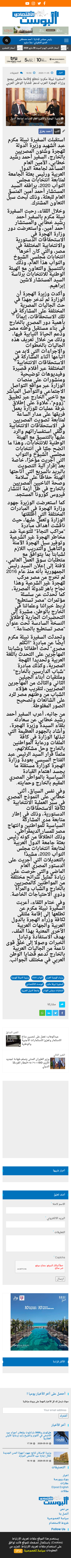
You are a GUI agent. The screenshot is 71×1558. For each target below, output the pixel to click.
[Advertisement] (35, 1119)
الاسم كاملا (58, 1204)
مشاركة (51, 1004)
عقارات (64, 1483)
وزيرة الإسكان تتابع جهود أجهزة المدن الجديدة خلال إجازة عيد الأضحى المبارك (27, 1455)
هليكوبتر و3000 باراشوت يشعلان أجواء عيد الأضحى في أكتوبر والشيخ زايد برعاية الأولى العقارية (28, 1435)
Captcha (59, 1257)
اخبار (61, 73)
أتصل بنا (64, 1514)
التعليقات (14, 73)
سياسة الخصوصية (58, 1518)
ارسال (60, 1279)
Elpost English (60, 1487)
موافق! (18, 1551)
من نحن (64, 1509)
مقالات (65, 1491)
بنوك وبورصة (61, 1479)
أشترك (63, 1415)
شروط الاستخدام (59, 1523)
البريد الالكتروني (55, 1218)
